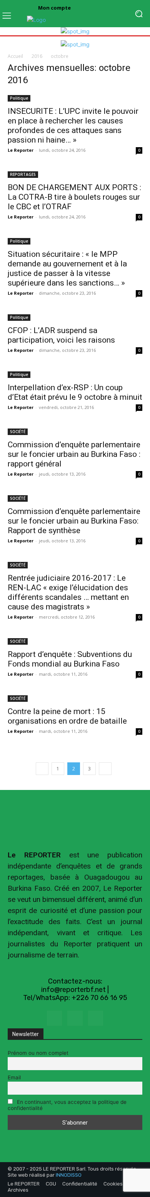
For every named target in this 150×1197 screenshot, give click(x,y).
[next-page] (105, 768)
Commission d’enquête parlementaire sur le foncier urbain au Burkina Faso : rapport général (74, 454)
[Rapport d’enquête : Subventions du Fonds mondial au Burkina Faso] (75, 641)
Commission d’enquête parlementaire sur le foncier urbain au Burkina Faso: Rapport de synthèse (74, 521)
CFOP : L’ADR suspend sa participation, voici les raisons (61, 335)
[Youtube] (95, 1018)
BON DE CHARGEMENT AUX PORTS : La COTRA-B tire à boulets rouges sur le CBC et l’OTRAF (74, 197)
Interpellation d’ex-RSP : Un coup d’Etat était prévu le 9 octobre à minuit (75, 392)
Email (14, 1077)
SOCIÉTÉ (17, 431)
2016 (37, 56)
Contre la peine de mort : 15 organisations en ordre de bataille (67, 716)
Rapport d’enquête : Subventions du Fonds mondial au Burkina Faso (70, 659)
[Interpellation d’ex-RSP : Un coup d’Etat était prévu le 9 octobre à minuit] (75, 374)
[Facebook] (54, 1018)
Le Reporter (20, 150)
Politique (19, 98)
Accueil (15, 56)
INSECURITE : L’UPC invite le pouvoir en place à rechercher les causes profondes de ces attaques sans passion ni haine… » (73, 125)
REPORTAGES (23, 174)
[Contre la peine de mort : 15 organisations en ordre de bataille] (75, 698)
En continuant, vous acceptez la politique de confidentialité (67, 1105)
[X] (74, 1018)
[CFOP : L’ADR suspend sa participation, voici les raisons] (75, 317)
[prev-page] (42, 768)
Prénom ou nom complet (38, 1053)
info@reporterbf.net (73, 989)
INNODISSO (69, 1175)
